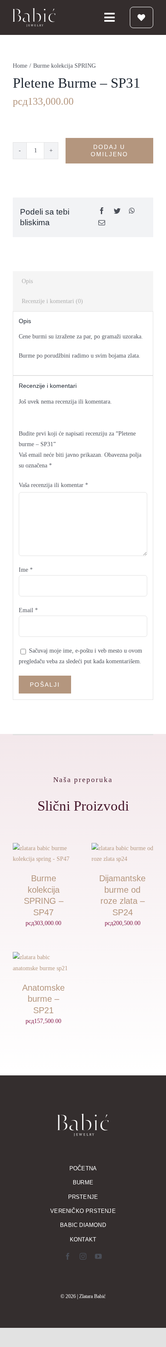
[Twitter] (117, 211)
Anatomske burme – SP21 (43, 999)
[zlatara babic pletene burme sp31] (83, 125)
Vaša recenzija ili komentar (53, 485)
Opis (27, 281)
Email (28, 610)
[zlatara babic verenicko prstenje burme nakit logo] (34, 11)
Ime (26, 570)
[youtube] (98, 1256)
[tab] (83, 281)
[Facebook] (101, 211)
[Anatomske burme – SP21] (43, 957)
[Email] (101, 223)
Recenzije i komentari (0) (52, 301)
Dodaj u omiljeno (109, 150)
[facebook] (67, 1256)
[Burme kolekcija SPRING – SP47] (43, 848)
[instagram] (83, 1256)
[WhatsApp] (132, 211)
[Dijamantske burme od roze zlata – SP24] (122, 848)
